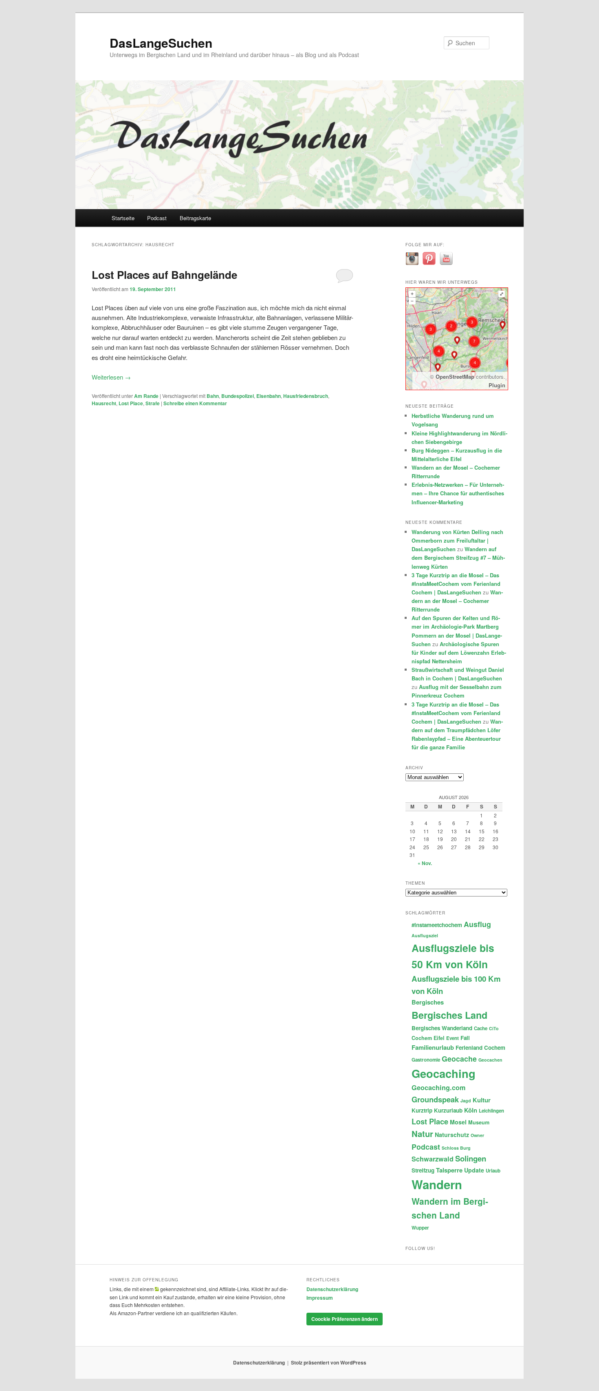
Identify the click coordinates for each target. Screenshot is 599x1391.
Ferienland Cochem (480, 1047)
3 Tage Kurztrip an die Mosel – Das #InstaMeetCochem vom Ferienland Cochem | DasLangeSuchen (456, 583)
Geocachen (490, 1060)
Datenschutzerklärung (332, 1289)
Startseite (123, 218)
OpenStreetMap (455, 376)
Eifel (439, 1038)
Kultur (482, 1099)
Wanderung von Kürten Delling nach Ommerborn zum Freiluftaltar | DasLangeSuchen (457, 540)
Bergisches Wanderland (442, 1028)
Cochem (422, 1038)
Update (474, 1170)
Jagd (465, 1100)
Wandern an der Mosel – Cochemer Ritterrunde (457, 600)
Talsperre (449, 1170)
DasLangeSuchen (161, 42)
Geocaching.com (438, 1087)
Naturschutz (452, 1134)
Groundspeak (435, 1099)
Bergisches (428, 1002)
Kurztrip (422, 1110)
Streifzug (423, 1170)
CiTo (494, 1028)
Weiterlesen (111, 377)
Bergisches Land (449, 1015)
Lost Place (131, 403)
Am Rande (146, 396)
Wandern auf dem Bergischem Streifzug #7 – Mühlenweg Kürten (458, 557)
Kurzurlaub (448, 1110)
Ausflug (477, 924)
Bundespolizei (237, 396)
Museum (478, 1122)
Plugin (497, 385)
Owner (477, 1135)
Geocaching (444, 1073)
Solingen (470, 1158)
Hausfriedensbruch (305, 396)
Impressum (319, 1297)
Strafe (152, 403)
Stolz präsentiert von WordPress (328, 1362)
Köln (470, 1110)
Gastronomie (426, 1059)
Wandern (437, 1184)
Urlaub (493, 1170)
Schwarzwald (433, 1159)
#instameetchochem (437, 925)
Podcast (157, 218)
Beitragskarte (195, 218)
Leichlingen (491, 1110)
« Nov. (425, 863)
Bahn (213, 396)
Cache (480, 1028)
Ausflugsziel (425, 935)
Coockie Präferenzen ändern (344, 1319)
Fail (465, 1038)
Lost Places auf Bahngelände (164, 274)
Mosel (458, 1122)
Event (452, 1038)
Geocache (459, 1058)
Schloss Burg (456, 1148)
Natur (422, 1133)
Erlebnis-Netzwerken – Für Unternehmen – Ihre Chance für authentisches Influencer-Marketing (458, 493)
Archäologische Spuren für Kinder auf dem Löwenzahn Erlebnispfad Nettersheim (459, 652)
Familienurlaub (433, 1047)
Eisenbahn (268, 396)
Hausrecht (104, 403)
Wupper (420, 1227)
